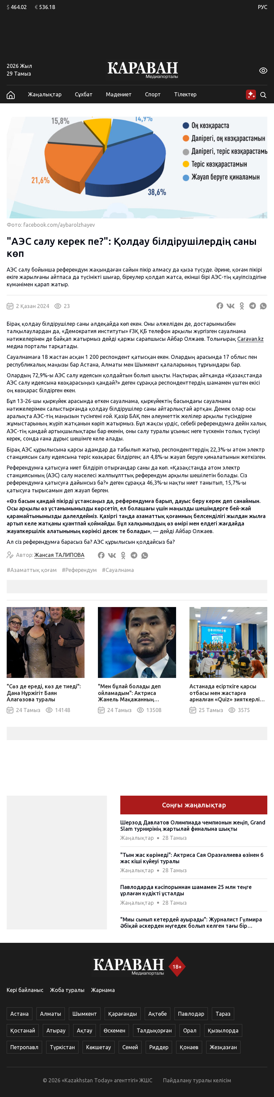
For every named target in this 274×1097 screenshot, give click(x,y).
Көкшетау (98, 1047)
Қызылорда (223, 1030)
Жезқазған (223, 1047)
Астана (19, 1014)
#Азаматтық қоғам (32, 570)
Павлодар (191, 1014)
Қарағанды (122, 1014)
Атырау (55, 1030)
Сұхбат (84, 94)
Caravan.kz (250, 339)
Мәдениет (119, 94)
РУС (262, 7)
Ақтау (84, 1030)
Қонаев (189, 1047)
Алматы (50, 1014)
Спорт (153, 94)
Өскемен (114, 1030)
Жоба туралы (67, 990)
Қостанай (22, 1030)
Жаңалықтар (44, 94)
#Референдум (79, 570)
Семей (130, 1047)
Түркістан (62, 1047)
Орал (189, 1030)
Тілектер (185, 94)
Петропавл (24, 1047)
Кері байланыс (25, 990)
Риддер (158, 1047)
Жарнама (103, 990)
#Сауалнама (118, 570)
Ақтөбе (157, 1014)
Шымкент (85, 1014)
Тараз (223, 1014)
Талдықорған (154, 1030)
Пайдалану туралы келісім (197, 1080)
